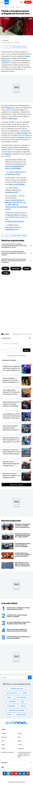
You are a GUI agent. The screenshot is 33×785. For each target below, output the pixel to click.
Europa (3, 733)
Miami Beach (13, 118)
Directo (27, 2)
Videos (3, 748)
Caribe (6, 273)
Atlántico (8, 154)
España (25, 693)
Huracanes (15, 268)
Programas (21, 748)
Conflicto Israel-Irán (16, 688)
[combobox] (16, 677)
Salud (19, 741)
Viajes (3, 745)
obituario (23, 706)
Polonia (9, 714)
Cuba (10, 147)
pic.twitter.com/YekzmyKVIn (14, 221)
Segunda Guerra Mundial (16, 710)
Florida (27, 268)
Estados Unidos (21, 714)
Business (4, 737)
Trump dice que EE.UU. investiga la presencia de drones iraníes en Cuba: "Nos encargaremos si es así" (14, 245)
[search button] (30, 677)
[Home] (2, 7)
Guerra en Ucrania (11, 693)
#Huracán (11, 215)
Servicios (4, 762)
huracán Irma (5, 60)
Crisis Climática (21, 697)
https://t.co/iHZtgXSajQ (17, 184)
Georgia (21, 137)
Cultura (20, 745)
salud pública (11, 706)
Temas (3, 729)
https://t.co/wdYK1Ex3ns (13, 200)
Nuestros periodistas (7, 752)
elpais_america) (15, 204)
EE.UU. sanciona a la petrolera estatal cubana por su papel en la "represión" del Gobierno (13, 253)
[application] (16, 26)
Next (2, 741)
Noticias (7, 7)
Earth (19, 737)
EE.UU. (18, 7)
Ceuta (22, 701)
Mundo (12, 7)
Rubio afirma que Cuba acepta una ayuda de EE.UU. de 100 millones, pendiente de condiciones (13, 260)
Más (2, 767)
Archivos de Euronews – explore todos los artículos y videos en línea (24, 754)
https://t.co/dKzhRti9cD (13, 168)
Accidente (12, 701)
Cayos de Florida (22, 133)
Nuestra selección (11, 520)
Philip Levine (10, 108)
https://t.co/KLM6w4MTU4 (14, 166)
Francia (9, 697)
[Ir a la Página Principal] (6, 2)
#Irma (16, 215)
